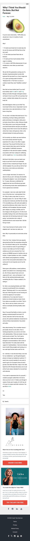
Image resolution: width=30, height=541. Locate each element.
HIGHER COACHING (15, 463)
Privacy (15, 525)
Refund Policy (15, 528)
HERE (9, 386)
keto (4, 16)
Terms (15, 521)
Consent (15, 532)
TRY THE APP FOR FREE (15, 502)
